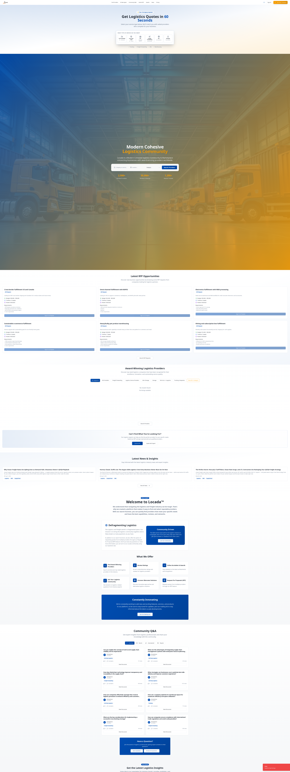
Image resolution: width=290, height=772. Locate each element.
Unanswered (151, 643)
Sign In (269, 2)
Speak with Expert (150, 443)
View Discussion (123, 664)
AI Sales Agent (123, 2)
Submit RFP (141, 2)
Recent (140, 643)
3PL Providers (105, 380)
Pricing (157, 2)
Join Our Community (165, 540)
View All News (143, 485)
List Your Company (281, 2)
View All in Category (193, 380)
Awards (147, 2)
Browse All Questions (151, 750)
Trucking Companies (179, 380)
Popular (162, 643)
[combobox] (153, 167)
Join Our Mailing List (145, 614)
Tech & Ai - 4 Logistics (165, 380)
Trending (131, 643)
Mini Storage (146, 380)
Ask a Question (137, 750)
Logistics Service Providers (132, 380)
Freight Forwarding (117, 380)
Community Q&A (132, 2)
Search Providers (169, 167)
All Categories (95, 380)
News (153, 2)
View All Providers (145, 423)
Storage (154, 380)
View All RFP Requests (145, 358)
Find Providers (115, 2)
